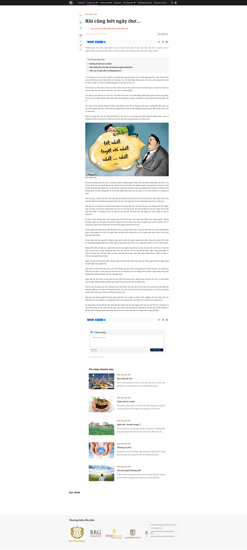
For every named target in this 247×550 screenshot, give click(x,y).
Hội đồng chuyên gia (145, 3)
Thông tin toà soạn (160, 3)
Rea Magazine (128, 3)
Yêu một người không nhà (129, 470)
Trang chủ (81, 3)
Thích (100, 42)
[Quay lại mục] (80, 15)
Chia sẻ (91, 42)
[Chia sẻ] (80, 22)
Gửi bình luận (157, 350)
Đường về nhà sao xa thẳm (101, 64)
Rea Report (117, 3)
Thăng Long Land (162, 536)
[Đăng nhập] (175, 3)
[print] (80, 35)
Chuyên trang (104, 3)
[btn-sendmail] (167, 42)
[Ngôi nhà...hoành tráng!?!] (101, 427)
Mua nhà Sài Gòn (125, 378)
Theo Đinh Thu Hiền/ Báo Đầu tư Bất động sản (109, 28)
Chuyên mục (91, 3)
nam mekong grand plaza (162, 525)
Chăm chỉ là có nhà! (126, 401)
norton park (165, 531)
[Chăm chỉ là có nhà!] (101, 404)
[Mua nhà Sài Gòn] (101, 381)
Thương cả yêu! (124, 447)
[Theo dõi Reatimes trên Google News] (163, 34)
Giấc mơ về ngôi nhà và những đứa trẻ (105, 71)
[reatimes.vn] (71, 3)
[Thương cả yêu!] (101, 450)
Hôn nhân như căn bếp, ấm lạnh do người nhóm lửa (111, 67)
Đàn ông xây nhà (91, 14)
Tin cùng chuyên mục (101, 369)
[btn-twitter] (163, 42)
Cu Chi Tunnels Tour (156, 528)
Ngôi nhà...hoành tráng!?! (129, 424)
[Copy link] (80, 28)
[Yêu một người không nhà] (101, 473)
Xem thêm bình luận (96, 357)
